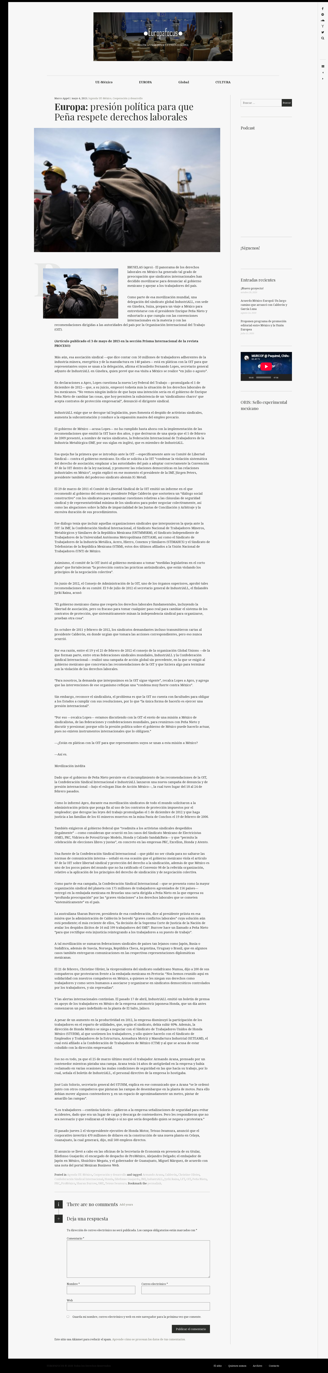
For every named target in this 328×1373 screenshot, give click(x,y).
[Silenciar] (282, 377)
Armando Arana (152, 1174)
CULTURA (223, 82)
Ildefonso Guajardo (127, 1179)
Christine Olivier (189, 1174)
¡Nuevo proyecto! (252, 288)
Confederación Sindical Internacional (78, 1179)
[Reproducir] (245, 377)
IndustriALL (155, 1179)
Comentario (75, 1238)
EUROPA (145, 82)
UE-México (104, 82)
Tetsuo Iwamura (116, 1183)
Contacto (274, 1365)
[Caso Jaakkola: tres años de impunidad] (323, 73)
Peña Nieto (199, 1179)
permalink (154, 1183)
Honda (109, 1179)
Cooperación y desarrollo (128, 98)
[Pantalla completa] (287, 377)
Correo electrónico (154, 1284)
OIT (188, 1179)
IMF (143, 1179)
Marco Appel (62, 98)
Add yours (126, 1204)
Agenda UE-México (100, 98)
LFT (182, 1179)
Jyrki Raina (171, 1179)
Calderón (171, 1174)
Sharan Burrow (87, 1183)
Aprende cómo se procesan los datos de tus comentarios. (149, 1339)
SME (101, 1183)
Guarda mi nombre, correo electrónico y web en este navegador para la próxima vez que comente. (136, 1317)
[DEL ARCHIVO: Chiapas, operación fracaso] (323, 79)
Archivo (257, 1365)
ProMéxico (68, 1183)
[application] (266, 366)
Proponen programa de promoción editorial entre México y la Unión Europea (263, 325)
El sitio (218, 1365)
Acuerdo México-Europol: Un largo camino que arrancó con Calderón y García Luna (264, 305)
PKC (57, 1183)
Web (70, 1300)
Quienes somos (237, 1365)
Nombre (73, 1284)
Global (183, 82)
